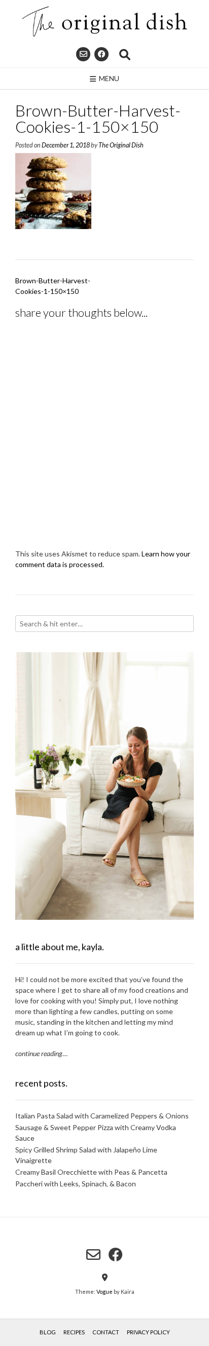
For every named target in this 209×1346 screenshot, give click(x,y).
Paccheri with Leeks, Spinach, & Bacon (75, 1183)
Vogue (104, 1291)
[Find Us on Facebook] (101, 54)
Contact (105, 1332)
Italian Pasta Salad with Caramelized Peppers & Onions (102, 1115)
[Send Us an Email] (83, 54)
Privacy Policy (148, 1332)
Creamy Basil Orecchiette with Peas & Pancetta (91, 1172)
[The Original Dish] (104, 21)
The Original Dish (121, 145)
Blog (48, 1332)
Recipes (74, 1332)
